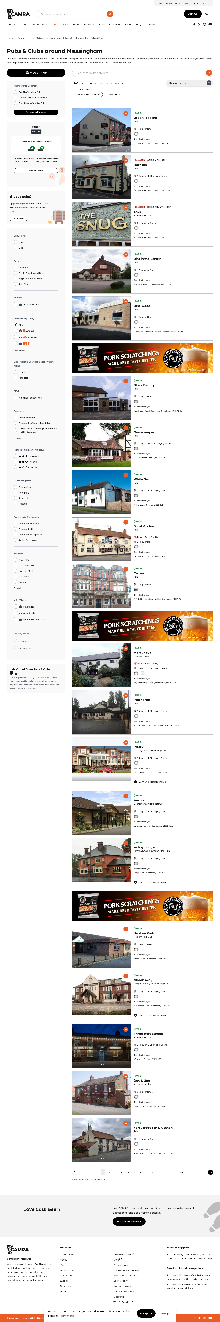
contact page (14, 1279)
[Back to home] (18, 14)
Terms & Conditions (123, 1291)
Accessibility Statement (126, 1270)
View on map (38, 72)
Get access (19, 218)
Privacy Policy (120, 1264)
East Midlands (38, 37)
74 (181, 1172)
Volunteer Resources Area (197, 3)
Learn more (66, 1315)
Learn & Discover (174, 3)
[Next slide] (125, 1046)
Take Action (66, 1275)
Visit (62, 1264)
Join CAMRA (67, 1254)
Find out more (36, 170)
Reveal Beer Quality (147, 537)
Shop (160, 3)
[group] (101, 130)
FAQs (39, 1275)
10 (159, 1172)
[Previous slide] (78, 1046)
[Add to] (125, 113)
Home (10, 37)
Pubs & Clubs (67, 1270)
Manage (164, 1313)
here (209, 1258)
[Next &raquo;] (210, 1172)
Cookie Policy (120, 1280)
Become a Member (36, 111)
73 (173, 1172)
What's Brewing (122, 1302)
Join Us (192, 13)
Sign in (209, 13)
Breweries (65, 1286)
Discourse (118, 1296)
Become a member (129, 1221)
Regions (22, 37)
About (63, 1259)
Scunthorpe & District (61, 37)
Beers (63, 1291)
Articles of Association (125, 1275)
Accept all (146, 1313)
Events (64, 1280)
